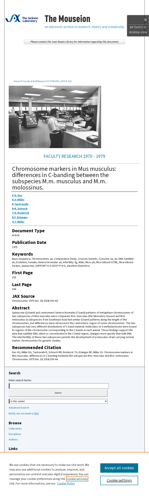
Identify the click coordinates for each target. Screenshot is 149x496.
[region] (74, 474)
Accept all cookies (119, 468)
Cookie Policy (66, 483)
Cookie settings (77, 479)
